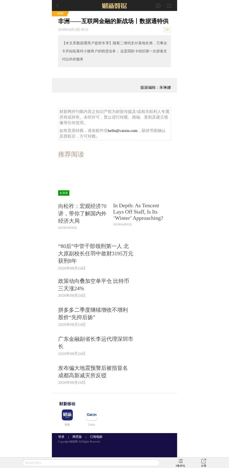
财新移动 (67, 404)
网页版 (77, 436)
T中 (167, 29)
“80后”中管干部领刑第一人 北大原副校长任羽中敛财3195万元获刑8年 (95, 253)
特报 (60, 13)
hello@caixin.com (123, 130)
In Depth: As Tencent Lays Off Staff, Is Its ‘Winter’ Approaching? (138, 211)
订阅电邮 (94, 436)
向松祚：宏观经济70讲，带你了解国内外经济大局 (82, 213)
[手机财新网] (114, 5)
